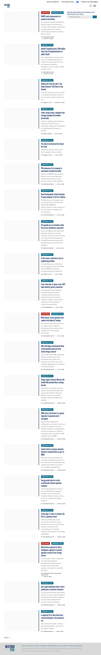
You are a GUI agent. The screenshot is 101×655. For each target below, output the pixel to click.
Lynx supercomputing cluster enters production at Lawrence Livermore (53, 588)
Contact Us (30, 646)
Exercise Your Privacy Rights (89, 2)
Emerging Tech (57, 13)
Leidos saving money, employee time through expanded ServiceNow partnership (53, 115)
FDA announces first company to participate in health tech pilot (51, 169)
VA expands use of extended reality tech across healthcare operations (52, 226)
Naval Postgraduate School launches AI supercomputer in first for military (53, 195)
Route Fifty (50, 648)
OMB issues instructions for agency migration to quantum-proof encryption (52, 416)
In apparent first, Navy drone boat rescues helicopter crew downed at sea (52, 618)
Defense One (41, 648)
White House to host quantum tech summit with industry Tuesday (52, 319)
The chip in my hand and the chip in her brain (52, 145)
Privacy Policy (63, 646)
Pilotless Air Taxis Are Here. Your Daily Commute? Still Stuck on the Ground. (52, 86)
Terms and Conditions (76, 646)
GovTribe (74, 648)
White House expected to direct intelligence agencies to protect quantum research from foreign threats (51, 551)
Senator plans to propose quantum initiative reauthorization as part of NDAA (52, 452)
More (80, 648)
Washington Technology (62, 648)
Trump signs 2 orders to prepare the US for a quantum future (53, 515)
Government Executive (28, 648)
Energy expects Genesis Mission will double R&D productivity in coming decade (52, 382)
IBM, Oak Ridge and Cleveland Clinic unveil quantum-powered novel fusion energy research (52, 349)
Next (7, 637)
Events (37, 646)
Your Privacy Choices (68, 2)
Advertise (44, 646)
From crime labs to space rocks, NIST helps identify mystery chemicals (53, 285)
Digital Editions (52, 646)
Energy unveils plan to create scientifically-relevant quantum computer (51, 483)
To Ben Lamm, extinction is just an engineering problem (52, 259)
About (23, 646)
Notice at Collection (53, 2)
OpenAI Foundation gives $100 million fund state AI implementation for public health (53, 51)
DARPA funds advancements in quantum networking (51, 18)
